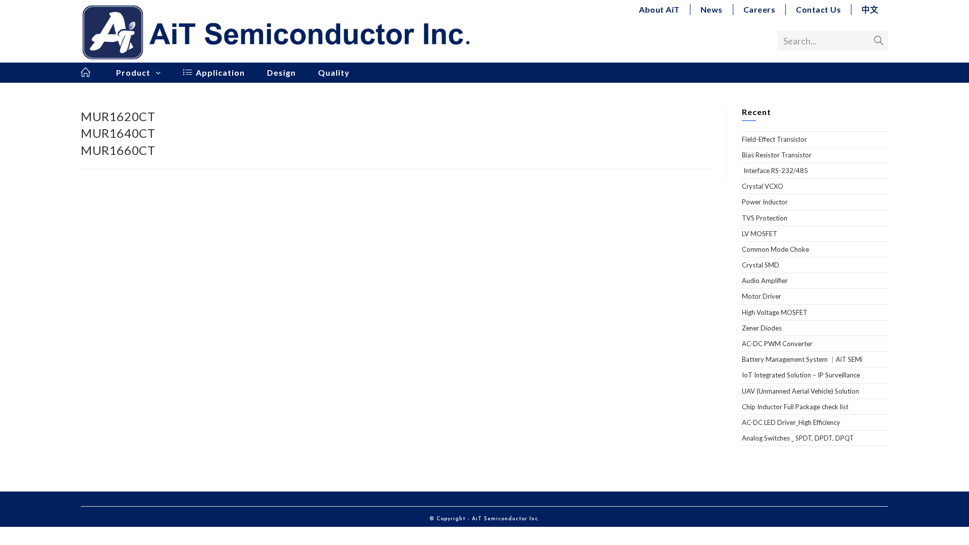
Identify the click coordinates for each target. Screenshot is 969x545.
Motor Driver (761, 296)
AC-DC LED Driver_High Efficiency (791, 422)
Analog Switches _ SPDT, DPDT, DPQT (798, 438)
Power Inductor (765, 202)
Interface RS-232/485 (775, 171)
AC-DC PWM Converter (777, 344)
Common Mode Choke (775, 249)
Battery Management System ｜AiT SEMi (802, 359)
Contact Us (818, 9)
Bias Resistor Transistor (777, 155)
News (712, 9)
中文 (870, 9)
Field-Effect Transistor (774, 139)
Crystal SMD (760, 265)
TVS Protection (764, 218)
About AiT (659, 9)
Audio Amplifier (765, 281)
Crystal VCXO (762, 186)
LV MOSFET (759, 234)
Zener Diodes (762, 328)
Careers (759, 9)
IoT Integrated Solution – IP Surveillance (801, 375)
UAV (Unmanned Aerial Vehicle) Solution (800, 391)
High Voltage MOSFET (774, 312)
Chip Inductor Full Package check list (795, 407)
